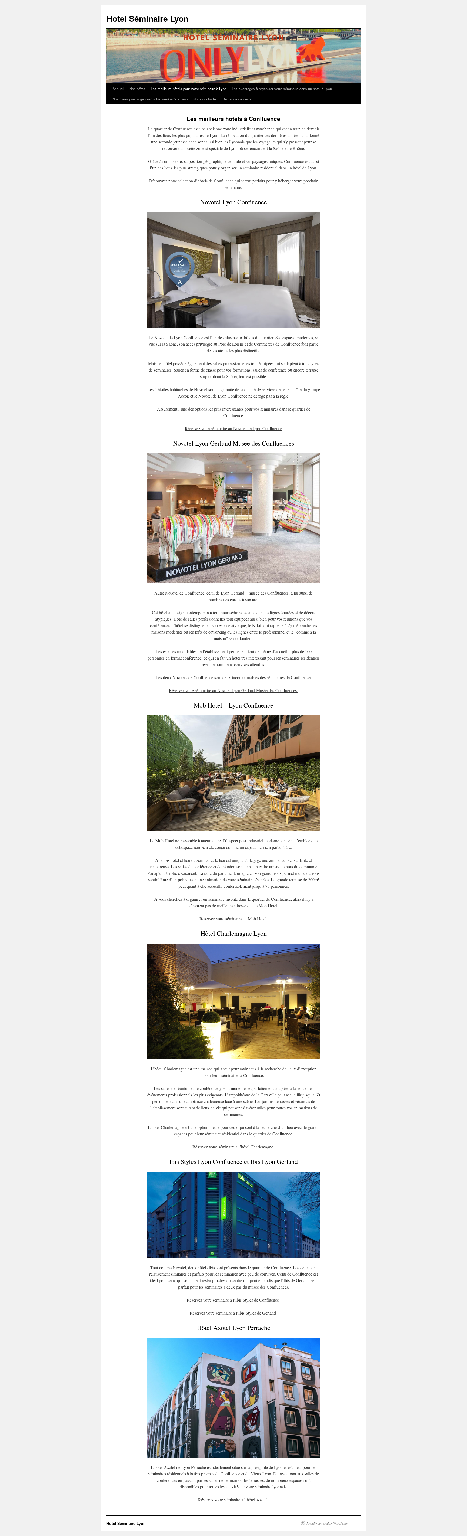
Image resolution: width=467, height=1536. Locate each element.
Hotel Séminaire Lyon (147, 18)
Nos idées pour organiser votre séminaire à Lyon (150, 98)
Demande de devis (237, 98)
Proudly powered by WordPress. (327, 1523)
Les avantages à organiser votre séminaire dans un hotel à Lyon (282, 88)
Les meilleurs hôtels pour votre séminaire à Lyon (188, 88)
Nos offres (137, 88)
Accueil (118, 88)
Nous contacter (205, 98)
